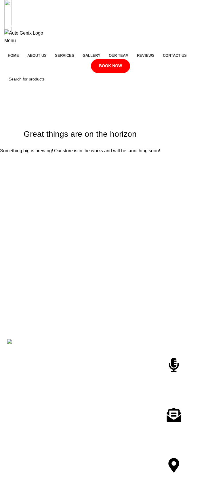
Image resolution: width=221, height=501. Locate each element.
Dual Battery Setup (130, 376)
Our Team (69, 390)
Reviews (68, 400)
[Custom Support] (174, 365)
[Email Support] (174, 415)
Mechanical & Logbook (134, 411)
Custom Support (189, 378)
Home (65, 351)
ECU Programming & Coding (132, 388)
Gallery (66, 380)
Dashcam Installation (132, 366)
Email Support (186, 428)
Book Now (110, 65)
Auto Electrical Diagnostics (126, 354)
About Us (68, 361)
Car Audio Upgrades (131, 401)
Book (65, 420)
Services (68, 371)
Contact (67, 410)
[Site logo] (23, 32)
